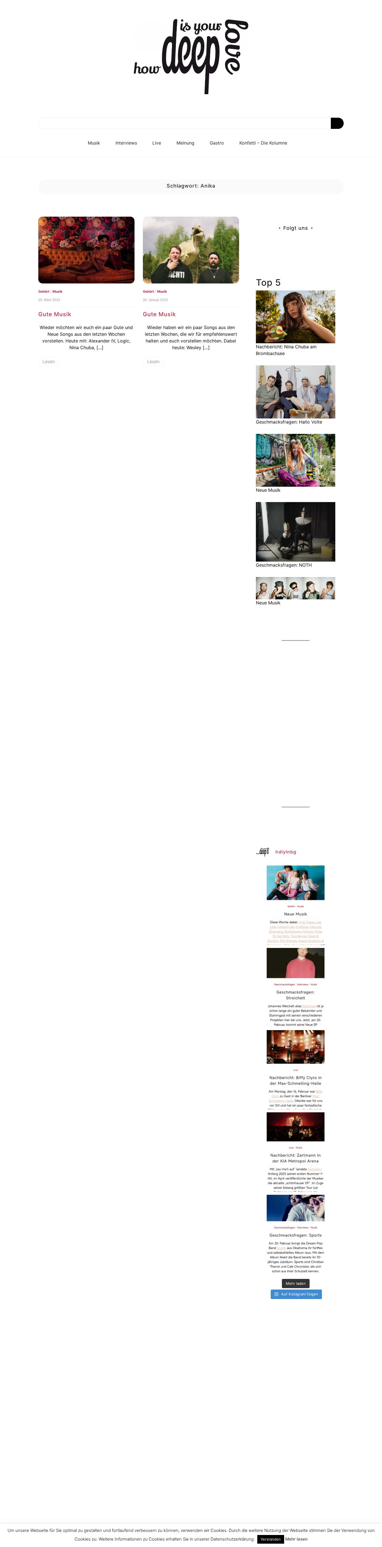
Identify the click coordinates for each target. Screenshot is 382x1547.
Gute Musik (54, 314)
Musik (94, 143)
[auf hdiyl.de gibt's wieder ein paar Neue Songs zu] (295, 905)
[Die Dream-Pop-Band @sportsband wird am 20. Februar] (295, 1234)
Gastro (217, 143)
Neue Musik (268, 490)
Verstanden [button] (271, 1539)
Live (156, 143)
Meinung (185, 143)
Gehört (43, 291)
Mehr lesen (296, 1539)
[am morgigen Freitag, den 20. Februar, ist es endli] (295, 987)
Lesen (49, 361)
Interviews (126, 143)
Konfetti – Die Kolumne (263, 143)
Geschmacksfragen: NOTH (284, 565)
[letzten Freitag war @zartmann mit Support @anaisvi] (295, 1152)
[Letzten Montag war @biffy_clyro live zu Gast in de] (295, 1070)
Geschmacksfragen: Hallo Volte (289, 422)
